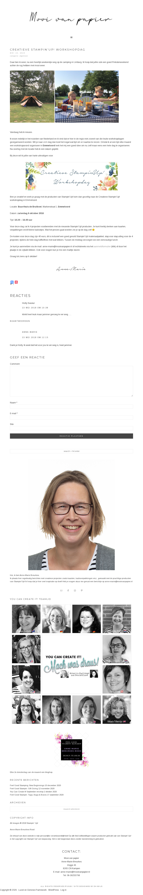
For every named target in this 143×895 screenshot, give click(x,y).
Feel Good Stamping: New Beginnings (27, 785)
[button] (71, 38)
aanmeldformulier (102, 246)
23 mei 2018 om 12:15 (35, 337)
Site (12, 424)
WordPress (53, 890)
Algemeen (24, 56)
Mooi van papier (71, 21)
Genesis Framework (37, 890)
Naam (13, 402)
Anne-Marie (29, 332)
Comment (15, 364)
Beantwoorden (20, 321)
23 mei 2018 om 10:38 (35, 308)
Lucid (21, 890)
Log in (63, 890)
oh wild (98, 886)
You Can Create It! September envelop (26, 792)
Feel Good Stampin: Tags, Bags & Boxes (28, 795)
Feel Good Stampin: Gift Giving (24, 788)
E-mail (14, 413)
